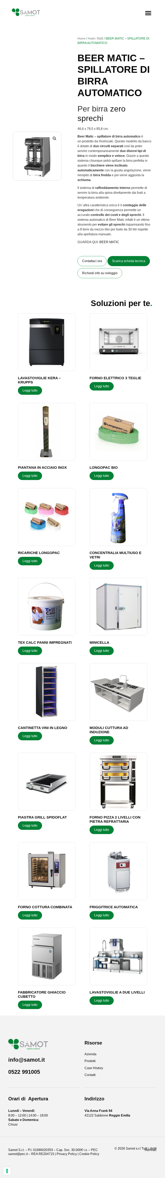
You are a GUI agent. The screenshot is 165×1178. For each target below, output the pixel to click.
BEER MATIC (109, 242)
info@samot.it (26, 1060)
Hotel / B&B (95, 38)
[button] (148, 13)
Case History (94, 1068)
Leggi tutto (30, 390)
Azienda (90, 1054)
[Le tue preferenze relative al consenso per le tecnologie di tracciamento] (7, 1171)
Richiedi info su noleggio (100, 273)
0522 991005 (24, 1072)
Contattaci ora (92, 261)
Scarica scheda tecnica (128, 261)
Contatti (90, 1075)
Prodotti (90, 1061)
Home (81, 38)
